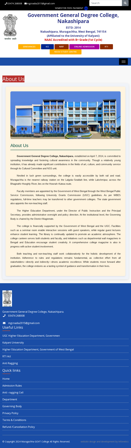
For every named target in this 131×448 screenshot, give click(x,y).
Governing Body (12, 406)
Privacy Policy (10, 413)
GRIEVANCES (29, 46)
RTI (106, 46)
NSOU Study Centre (65, 51)
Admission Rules (12, 385)
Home (6, 378)
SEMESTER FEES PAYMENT (69, 8)
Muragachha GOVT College (35, 441)
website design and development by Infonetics (105, 441)
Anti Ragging (10, 363)
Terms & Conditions (14, 420)
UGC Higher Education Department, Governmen (31, 335)
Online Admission (84, 46)
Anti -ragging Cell (12, 392)
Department (9, 399)
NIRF (61, 46)
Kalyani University (13, 342)
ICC (47, 46)
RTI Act (6, 356)
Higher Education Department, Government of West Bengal (38, 349)
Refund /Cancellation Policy (18, 427)
